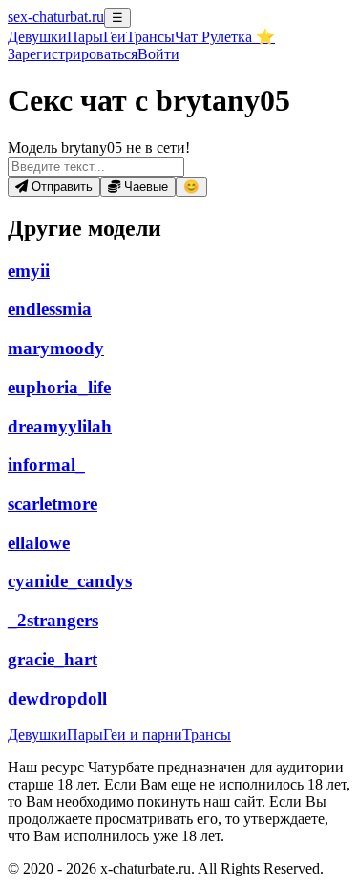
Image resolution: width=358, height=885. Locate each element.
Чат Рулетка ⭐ (225, 37)
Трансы (150, 37)
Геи (114, 37)
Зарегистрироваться (72, 54)
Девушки (37, 37)
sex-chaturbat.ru (56, 17)
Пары (85, 37)
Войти (158, 54)
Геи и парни (142, 735)
